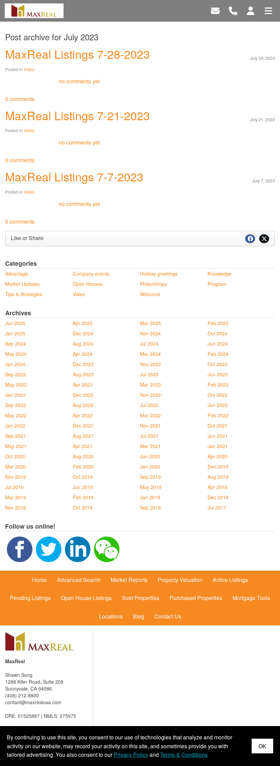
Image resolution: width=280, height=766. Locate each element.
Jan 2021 (218, 446)
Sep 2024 (15, 343)
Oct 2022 (217, 394)
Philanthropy (153, 283)
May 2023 (16, 384)
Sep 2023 (15, 374)
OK (262, 746)
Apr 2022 (83, 415)
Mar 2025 (150, 323)
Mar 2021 (150, 446)
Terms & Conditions (184, 754)
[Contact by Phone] (233, 10)
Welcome (150, 294)
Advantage (16, 273)
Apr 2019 (217, 487)
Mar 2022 (150, 415)
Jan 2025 (15, 333)
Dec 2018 (218, 497)
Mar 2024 (150, 353)
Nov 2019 (15, 476)
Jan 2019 (150, 497)
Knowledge (220, 273)
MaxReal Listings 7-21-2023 (77, 115)
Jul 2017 (217, 507)
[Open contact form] (215, 10)
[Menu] (268, 10)
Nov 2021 (150, 425)
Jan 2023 (15, 394)
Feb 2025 (218, 323)
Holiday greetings (159, 273)
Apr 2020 (217, 456)
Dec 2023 (83, 364)
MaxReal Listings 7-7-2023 (74, 176)
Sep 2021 (15, 435)
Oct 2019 (83, 476)
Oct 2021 (217, 425)
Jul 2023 (149, 374)
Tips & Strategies (23, 294)
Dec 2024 (83, 333)
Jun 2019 (83, 487)
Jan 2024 (15, 364)
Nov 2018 (15, 507)
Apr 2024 (83, 353)
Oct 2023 (217, 364)
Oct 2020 (15, 456)
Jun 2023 (218, 374)
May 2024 (16, 353)
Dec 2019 (218, 466)
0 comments (19, 99)
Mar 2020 (15, 466)
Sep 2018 (150, 507)
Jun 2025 (15, 323)
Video (29, 69)
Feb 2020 (83, 466)
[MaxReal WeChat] (106, 548)
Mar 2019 (15, 497)
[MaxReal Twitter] (48, 548)
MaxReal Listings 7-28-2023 (77, 53)
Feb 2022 (218, 415)
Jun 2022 (218, 405)
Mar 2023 (150, 384)
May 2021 (16, 446)
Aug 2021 (83, 435)
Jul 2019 (14, 487)
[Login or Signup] (250, 10)
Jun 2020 (150, 456)
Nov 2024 (150, 333)
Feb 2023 (218, 384)
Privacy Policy (131, 754)
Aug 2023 (83, 374)
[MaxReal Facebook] (19, 548)
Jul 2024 (149, 343)
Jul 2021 (149, 435)
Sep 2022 (15, 405)
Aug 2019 (218, 476)
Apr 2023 (83, 384)
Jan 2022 (15, 425)
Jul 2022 (149, 405)
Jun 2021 (218, 435)
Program (217, 283)
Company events (91, 273)
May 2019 (151, 487)
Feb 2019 (83, 497)
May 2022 (16, 415)
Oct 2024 (217, 333)
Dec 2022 (83, 394)
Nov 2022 (150, 394)
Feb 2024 (218, 353)
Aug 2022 (83, 405)
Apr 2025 (83, 323)
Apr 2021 (83, 446)
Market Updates (22, 283)
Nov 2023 (150, 364)
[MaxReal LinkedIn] (77, 548)
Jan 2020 (150, 466)
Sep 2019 (150, 476)
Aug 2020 (83, 456)
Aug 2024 (83, 343)
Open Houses (87, 283)
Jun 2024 (218, 343)
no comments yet (79, 81)
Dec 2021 (83, 425)
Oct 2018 (83, 507)
